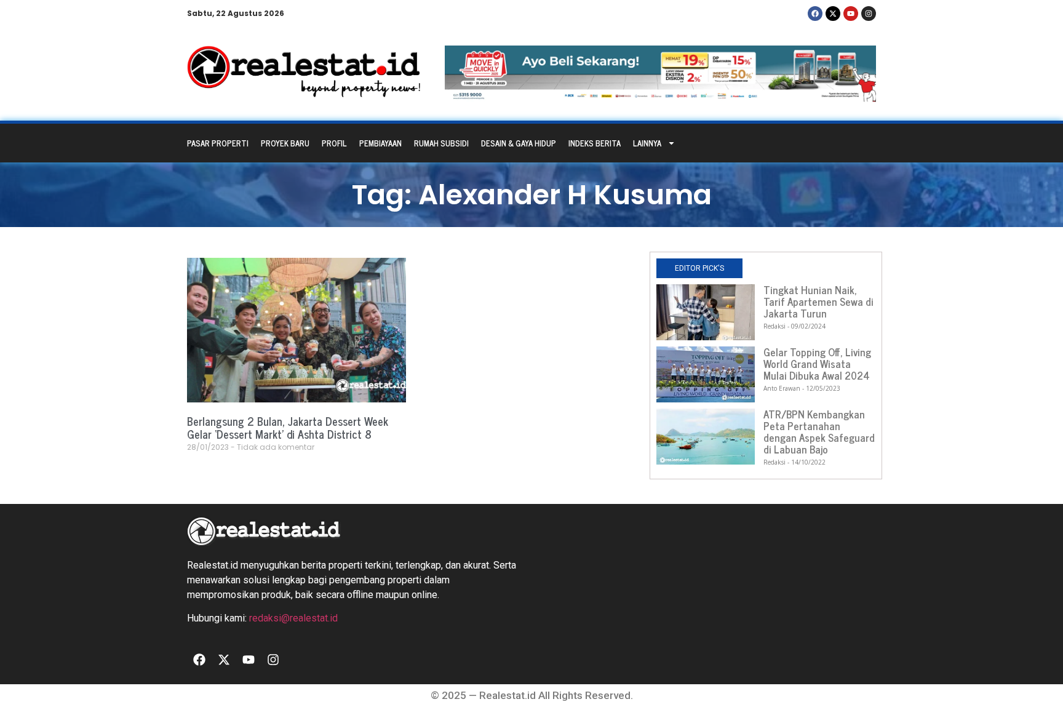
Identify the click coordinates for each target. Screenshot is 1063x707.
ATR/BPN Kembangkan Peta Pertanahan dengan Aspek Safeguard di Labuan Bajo (819, 431)
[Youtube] (850, 13)
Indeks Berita (594, 143)
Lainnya (647, 143)
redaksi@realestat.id (293, 618)
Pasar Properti (218, 143)
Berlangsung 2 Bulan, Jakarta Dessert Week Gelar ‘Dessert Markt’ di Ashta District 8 (287, 428)
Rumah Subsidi (441, 143)
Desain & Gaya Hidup (518, 143)
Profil (334, 143)
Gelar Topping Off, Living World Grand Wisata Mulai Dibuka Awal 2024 (817, 363)
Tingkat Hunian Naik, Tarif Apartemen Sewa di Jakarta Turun (818, 301)
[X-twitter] (833, 13)
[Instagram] (868, 13)
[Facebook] (815, 13)
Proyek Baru (285, 143)
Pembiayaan (380, 143)
